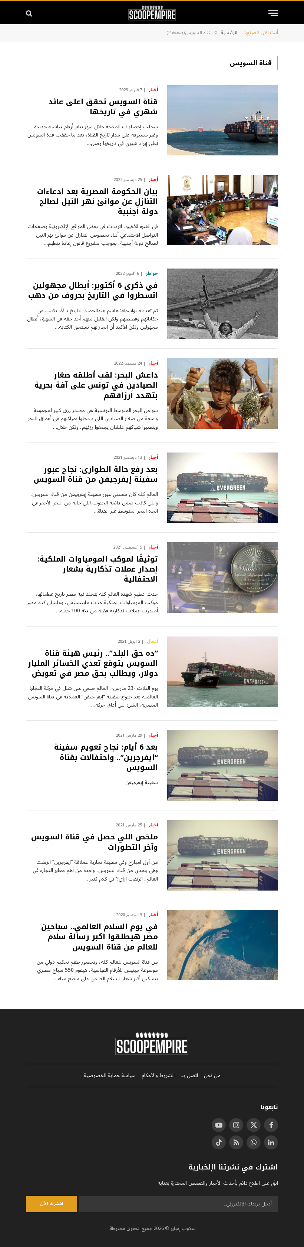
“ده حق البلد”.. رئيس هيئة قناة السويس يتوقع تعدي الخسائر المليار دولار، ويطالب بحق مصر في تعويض (93, 663)
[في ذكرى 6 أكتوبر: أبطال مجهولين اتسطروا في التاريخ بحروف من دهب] (222, 304)
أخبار (153, 90)
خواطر (152, 273)
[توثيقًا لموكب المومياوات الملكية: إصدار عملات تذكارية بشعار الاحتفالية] (222, 577)
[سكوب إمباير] (152, 13)
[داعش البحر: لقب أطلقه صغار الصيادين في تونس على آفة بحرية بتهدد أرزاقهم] (222, 393)
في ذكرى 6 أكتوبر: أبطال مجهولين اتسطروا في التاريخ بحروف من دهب (93, 290)
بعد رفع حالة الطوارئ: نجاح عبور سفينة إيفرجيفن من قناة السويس (96, 474)
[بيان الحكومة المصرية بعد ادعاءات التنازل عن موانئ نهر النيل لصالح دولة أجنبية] (222, 210)
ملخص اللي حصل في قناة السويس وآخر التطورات (94, 842)
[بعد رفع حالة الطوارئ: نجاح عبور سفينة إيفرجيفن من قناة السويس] (222, 488)
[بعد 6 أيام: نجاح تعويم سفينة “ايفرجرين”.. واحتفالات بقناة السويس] (222, 765)
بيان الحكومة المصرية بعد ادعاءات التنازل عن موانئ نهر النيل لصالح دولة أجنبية (97, 202)
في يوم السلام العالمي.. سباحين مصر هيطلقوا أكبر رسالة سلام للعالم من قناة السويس (99, 937)
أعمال (152, 641)
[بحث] (30, 13)
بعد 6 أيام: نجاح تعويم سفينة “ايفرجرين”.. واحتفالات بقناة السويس (106, 757)
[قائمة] (273, 13)
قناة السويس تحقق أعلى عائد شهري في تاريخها (103, 107)
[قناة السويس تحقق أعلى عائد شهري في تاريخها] (222, 120)
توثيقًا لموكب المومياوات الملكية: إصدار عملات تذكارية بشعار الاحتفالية (98, 569)
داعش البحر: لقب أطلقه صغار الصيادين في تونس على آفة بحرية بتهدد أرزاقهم (96, 385)
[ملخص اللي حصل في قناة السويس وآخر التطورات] (222, 855)
